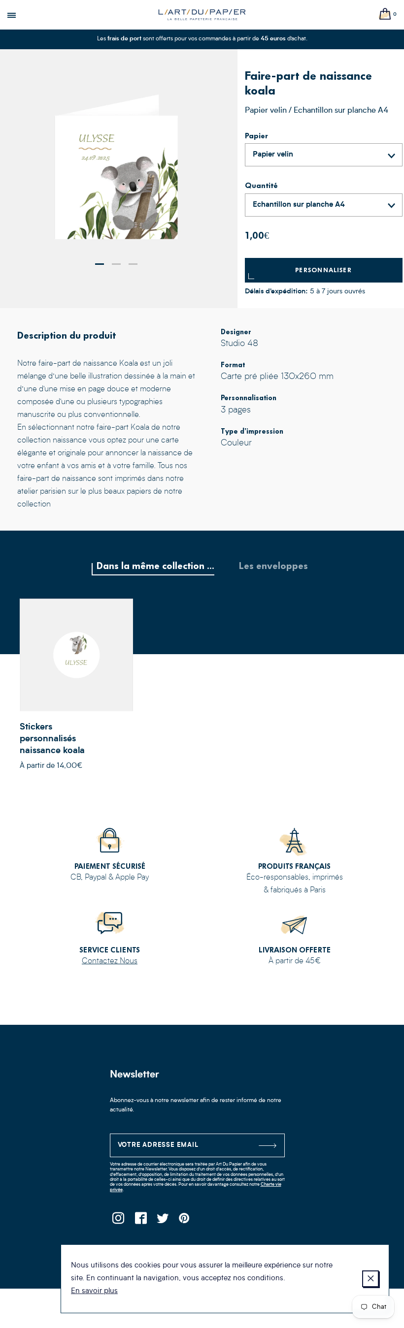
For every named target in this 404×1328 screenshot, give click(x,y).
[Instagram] (118, 1221)
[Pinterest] (185, 1221)
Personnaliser (323, 270)
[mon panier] (385, 14)
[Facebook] (140, 1221)
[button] (99, 264)
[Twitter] (162, 1221)
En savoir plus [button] (94, 1291)
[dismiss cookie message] (370, 1278)
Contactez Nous (109, 961)
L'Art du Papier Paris (202, 15)
